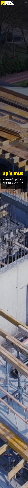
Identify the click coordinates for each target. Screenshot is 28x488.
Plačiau (22, 186)
